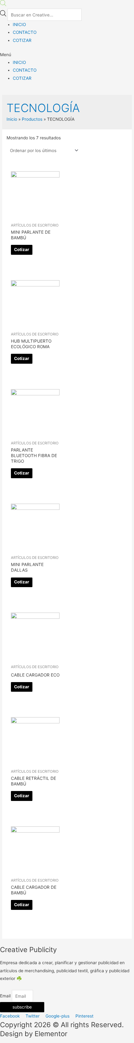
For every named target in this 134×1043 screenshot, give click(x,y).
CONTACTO (24, 32)
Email (6, 996)
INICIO (19, 24)
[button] (67, 55)
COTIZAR (22, 40)
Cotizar (21, 249)
